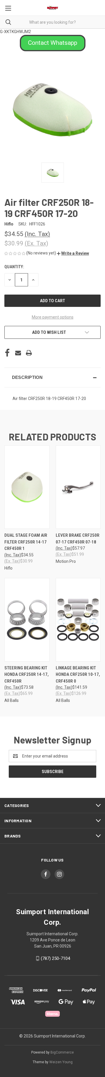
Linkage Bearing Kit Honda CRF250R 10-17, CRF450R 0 (78, 674)
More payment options (53, 317)
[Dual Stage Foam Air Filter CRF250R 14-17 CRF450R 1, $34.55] (27, 487)
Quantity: (14, 266)
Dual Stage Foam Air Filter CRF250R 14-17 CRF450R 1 (25, 542)
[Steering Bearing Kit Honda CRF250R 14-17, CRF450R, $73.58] (27, 619)
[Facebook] (7, 353)
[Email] (18, 353)
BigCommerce (62, 1052)
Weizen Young (61, 1062)
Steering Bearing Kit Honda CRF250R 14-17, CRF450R (26, 674)
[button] (52, 43)
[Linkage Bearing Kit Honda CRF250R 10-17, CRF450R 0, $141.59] (78, 619)
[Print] (29, 353)
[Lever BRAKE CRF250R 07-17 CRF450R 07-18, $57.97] (78, 487)
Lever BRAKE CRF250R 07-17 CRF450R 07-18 (77, 539)
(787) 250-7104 (55, 958)
